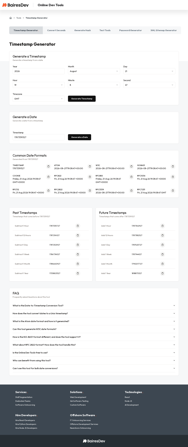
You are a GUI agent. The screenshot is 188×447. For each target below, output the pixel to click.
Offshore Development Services (84, 424)
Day (125, 66)
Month (71, 66)
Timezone (17, 94)
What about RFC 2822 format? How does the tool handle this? (44, 344)
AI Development (132, 405)
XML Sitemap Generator (164, 30)
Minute (71, 80)
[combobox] (94, 71)
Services (21, 392)
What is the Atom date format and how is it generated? (41, 321)
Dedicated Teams (22, 401)
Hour (15, 80)
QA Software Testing (79, 401)
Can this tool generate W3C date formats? (34, 329)
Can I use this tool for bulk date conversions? (35, 368)
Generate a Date (79, 137)
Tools (18, 18)
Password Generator (130, 30)
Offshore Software (83, 415)
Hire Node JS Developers (26, 428)
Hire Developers (26, 415)
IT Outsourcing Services (80, 420)
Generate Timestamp (81, 98)
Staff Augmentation (23, 397)
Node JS (128, 401)
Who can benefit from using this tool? (32, 360)
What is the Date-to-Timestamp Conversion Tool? (38, 305)
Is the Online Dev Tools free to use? (30, 352)
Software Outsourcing (25, 405)
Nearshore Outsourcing (80, 428)
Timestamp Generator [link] (37, 18)
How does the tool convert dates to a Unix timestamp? (40, 313)
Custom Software (78, 405)
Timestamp (18, 132)
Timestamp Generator (26, 30)
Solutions (76, 392)
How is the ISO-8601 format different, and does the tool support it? (47, 337)
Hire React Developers (25, 420)
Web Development (78, 397)
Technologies (134, 392)
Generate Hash (82, 30)
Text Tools (105, 30)
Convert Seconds (56, 30)
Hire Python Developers (25, 424)
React (127, 397)
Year (15, 66)
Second (126, 80)
